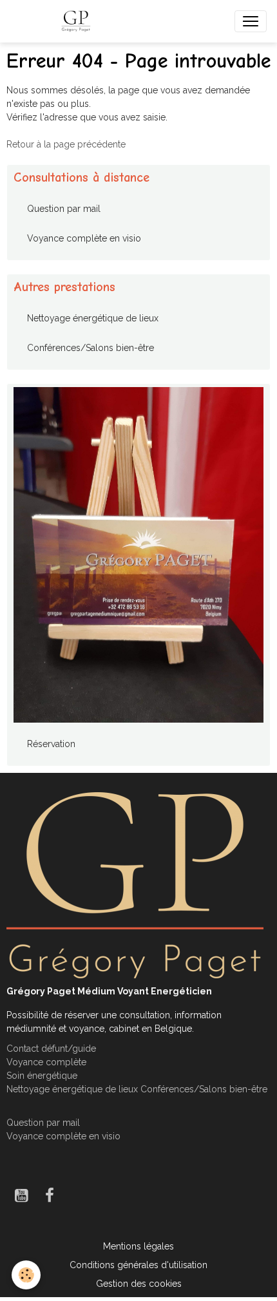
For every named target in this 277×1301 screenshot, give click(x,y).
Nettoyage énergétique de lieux (92, 318)
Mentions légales (138, 1246)
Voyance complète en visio (84, 238)
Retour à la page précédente (66, 144)
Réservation (51, 744)
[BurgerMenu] (250, 21)
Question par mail (63, 209)
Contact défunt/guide (51, 1048)
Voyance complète (46, 1062)
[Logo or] (134, 884)
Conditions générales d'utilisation (138, 1265)
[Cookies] (26, 1274)
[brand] (78, 21)
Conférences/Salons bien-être (90, 348)
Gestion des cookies (139, 1283)
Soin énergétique (41, 1075)
